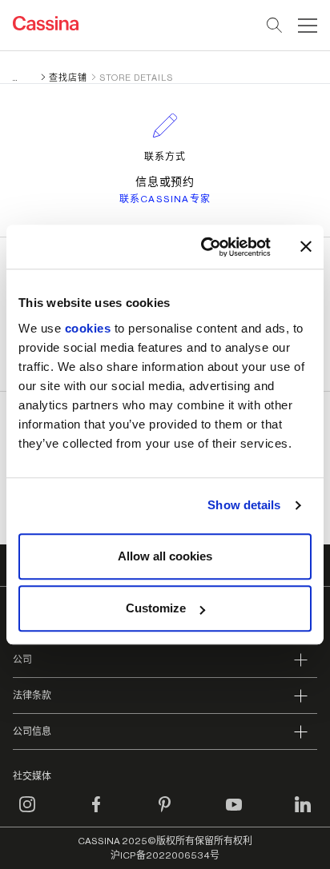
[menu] (307, 25)
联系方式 (165, 156)
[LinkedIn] (302, 814)
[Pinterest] (165, 814)
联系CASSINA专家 (165, 199)
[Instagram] (27, 814)
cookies (88, 328)
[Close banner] (306, 247)
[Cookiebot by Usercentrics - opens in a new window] (204, 247)
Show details (243, 505)
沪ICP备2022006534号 (165, 855)
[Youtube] (233, 814)
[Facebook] (96, 814)
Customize (156, 608)
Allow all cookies (165, 556)
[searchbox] (275, 25)
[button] (305, 25)
